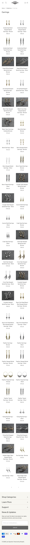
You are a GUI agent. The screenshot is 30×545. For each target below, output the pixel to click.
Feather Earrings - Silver (22, 343)
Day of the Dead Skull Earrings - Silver (22, 323)
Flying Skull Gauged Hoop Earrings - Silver (22, 436)
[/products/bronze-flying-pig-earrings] (8, 410)
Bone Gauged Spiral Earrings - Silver (8, 167)
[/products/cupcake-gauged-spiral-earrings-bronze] (22, 275)
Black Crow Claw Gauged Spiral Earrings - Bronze (22, 110)
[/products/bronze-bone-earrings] (22, 122)
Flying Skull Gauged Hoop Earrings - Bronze (8, 436)
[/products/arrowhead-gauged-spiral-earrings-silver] (22, 81)
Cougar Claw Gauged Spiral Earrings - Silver (8, 205)
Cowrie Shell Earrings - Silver (8, 224)
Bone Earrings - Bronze (22, 130)
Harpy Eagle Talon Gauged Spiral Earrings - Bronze (22, 477)
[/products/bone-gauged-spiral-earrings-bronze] (22, 140)
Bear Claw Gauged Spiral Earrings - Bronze (8, 110)
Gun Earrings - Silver (7, 475)
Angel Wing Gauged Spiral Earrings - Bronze (8, 70)
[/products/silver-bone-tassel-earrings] (8, 177)
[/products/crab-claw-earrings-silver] (8, 234)
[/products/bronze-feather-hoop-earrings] (8, 373)
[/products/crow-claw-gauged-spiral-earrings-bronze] (22, 255)
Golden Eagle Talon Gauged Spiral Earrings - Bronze (8, 457)
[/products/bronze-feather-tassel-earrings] (8, 391)
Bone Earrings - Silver (8, 147)
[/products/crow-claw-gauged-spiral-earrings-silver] (8, 275)
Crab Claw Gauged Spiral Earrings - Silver (8, 262)
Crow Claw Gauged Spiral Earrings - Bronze (22, 263)
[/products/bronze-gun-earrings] (22, 448)
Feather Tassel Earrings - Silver (22, 399)
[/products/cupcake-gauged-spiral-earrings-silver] (8, 295)
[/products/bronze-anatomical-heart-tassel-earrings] (8, 41)
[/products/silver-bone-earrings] (8, 140)
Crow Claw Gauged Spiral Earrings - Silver (8, 283)
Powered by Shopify (19, 541)
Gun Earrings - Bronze (22, 455)
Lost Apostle (9, 541)
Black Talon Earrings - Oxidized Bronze (8, 130)
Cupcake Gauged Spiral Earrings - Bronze (22, 283)
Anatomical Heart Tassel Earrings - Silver (22, 49)
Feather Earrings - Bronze (8, 343)
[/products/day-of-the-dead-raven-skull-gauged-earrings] (22, 295)
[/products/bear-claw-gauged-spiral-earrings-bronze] (8, 102)
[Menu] (2, 3)
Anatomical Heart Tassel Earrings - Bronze (8, 49)
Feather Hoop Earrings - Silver (22, 380)
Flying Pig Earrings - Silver (22, 417)
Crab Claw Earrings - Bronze (22, 224)
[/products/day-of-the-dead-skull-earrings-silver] (22, 315)
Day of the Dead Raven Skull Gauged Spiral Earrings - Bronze (22, 304)
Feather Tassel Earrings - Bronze (8, 399)
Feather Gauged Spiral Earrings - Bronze (8, 362)
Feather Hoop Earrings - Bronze (8, 380)
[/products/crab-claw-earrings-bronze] (22, 216)
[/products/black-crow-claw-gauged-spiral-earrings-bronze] (22, 102)
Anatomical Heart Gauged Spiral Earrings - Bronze (8, 29)
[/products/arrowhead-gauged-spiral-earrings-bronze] (8, 81)
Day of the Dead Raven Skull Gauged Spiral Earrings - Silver (8, 324)
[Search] (5, 3)
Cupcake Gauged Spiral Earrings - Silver (8, 303)
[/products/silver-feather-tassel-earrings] (22, 391)
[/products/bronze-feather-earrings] (8, 336)
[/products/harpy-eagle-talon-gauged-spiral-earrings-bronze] (22, 469)
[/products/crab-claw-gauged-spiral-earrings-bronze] (22, 234)
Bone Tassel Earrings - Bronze (22, 167)
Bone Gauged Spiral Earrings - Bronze (22, 148)
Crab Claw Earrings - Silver (8, 242)
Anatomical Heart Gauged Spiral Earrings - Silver (22, 29)
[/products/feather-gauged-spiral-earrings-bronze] (8, 354)
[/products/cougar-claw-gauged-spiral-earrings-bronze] (22, 177)
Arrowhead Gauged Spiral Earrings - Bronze (8, 90)
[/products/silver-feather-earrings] (22, 336)
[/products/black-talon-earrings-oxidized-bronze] (8, 122)
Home (3, 8)
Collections (9, 8)
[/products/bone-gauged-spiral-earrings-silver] (8, 159)
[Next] (18, 487)
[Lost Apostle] (15, 2)
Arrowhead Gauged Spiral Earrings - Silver (22, 89)
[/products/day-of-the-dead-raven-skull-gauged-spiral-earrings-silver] (8, 315)
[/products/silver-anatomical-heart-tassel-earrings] (22, 41)
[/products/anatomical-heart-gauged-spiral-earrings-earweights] (8, 21)
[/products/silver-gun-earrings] (8, 469)
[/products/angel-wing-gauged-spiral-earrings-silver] (22, 61)
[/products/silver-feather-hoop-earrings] (22, 373)
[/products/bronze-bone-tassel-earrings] (22, 159)
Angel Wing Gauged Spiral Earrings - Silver (22, 69)
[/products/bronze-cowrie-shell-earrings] (22, 198)
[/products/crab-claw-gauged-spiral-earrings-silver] (8, 255)
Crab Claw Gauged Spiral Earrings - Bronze (22, 243)
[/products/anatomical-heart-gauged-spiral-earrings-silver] (22, 21)
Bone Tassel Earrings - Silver (8, 185)
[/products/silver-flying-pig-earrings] (22, 410)
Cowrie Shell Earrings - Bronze (22, 205)
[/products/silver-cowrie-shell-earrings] (8, 216)
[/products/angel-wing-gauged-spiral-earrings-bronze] (8, 61)
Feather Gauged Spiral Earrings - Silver (22, 362)
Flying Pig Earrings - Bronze (8, 417)
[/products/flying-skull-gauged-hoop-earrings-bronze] (8, 428)
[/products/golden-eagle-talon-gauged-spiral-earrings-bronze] (8, 448)
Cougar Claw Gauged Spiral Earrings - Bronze (22, 186)
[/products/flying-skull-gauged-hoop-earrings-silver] (22, 428)
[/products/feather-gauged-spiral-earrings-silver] (22, 354)
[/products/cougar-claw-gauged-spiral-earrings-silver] (8, 198)
